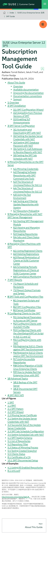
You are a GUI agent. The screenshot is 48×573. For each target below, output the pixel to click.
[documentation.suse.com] (4, 12)
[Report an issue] (42, 69)
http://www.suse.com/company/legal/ (15, 497)
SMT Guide (10, 16)
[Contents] (43, 24)
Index (12, 13)
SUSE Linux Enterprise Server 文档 (30, 13)
